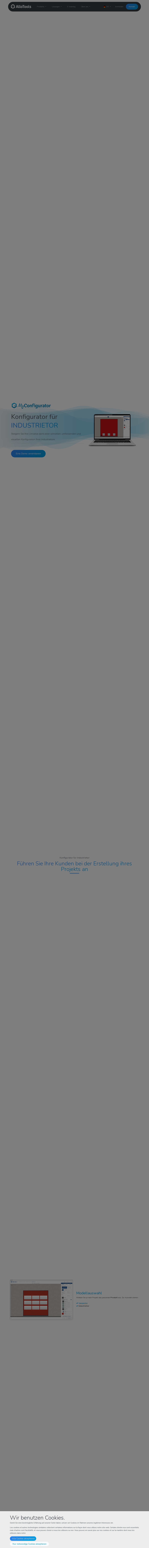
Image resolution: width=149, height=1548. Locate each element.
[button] (23, 1538)
